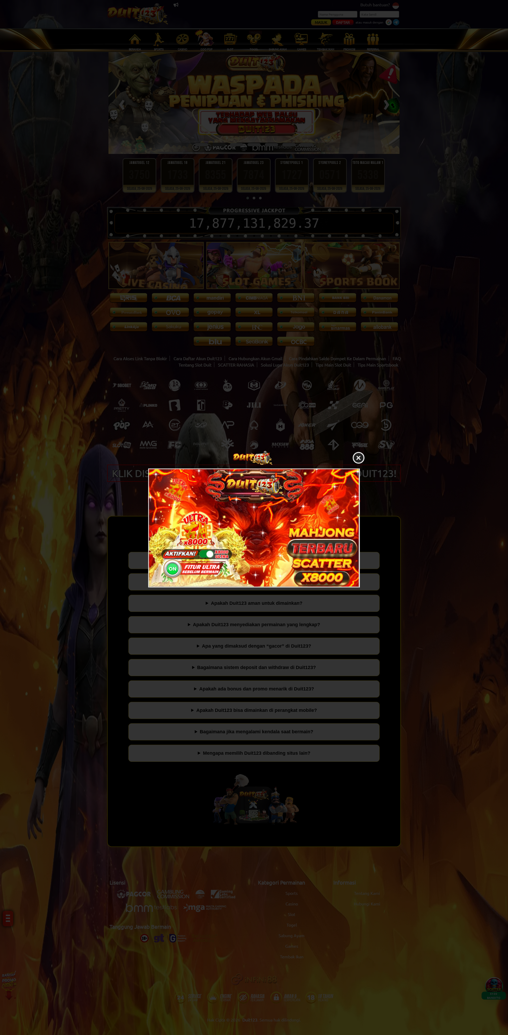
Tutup (358, 458)
